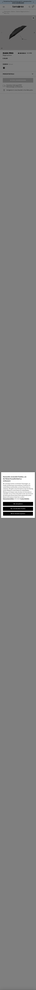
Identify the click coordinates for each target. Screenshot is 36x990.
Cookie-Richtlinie (24, 498)
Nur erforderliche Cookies (18, 508)
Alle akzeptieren (18, 504)
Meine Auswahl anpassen (18, 513)
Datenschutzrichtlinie (8, 498)
